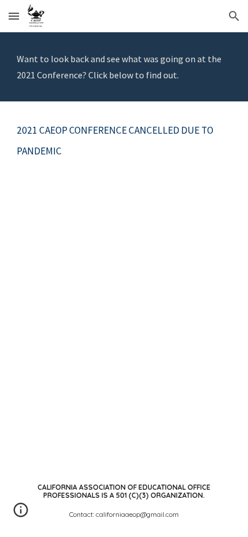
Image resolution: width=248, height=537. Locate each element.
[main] (124, 67)
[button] (14, 16)
